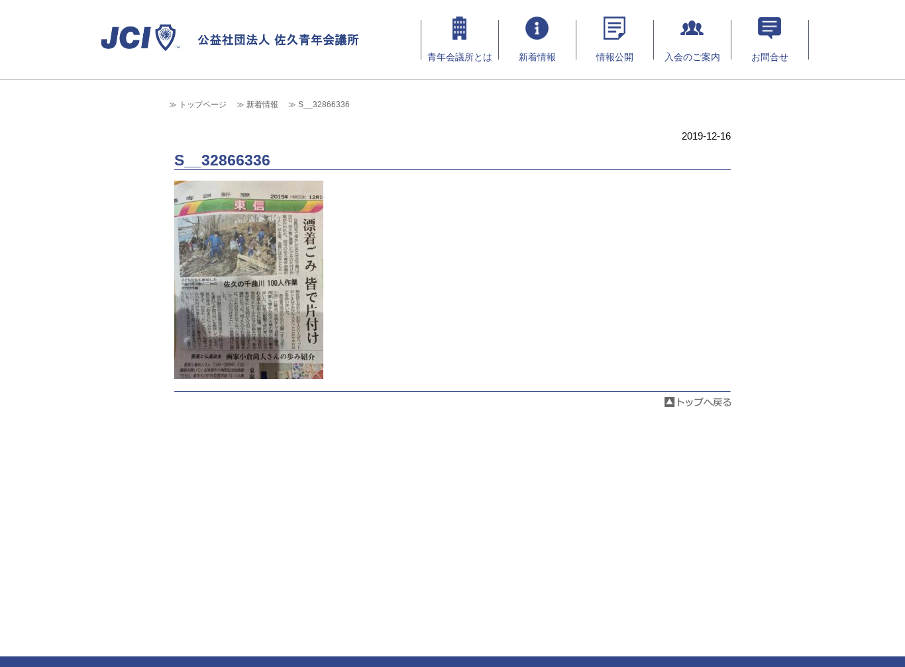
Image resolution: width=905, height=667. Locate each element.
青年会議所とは (459, 57)
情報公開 (614, 57)
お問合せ (769, 57)
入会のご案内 (692, 57)
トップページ (203, 104)
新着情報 (537, 57)
